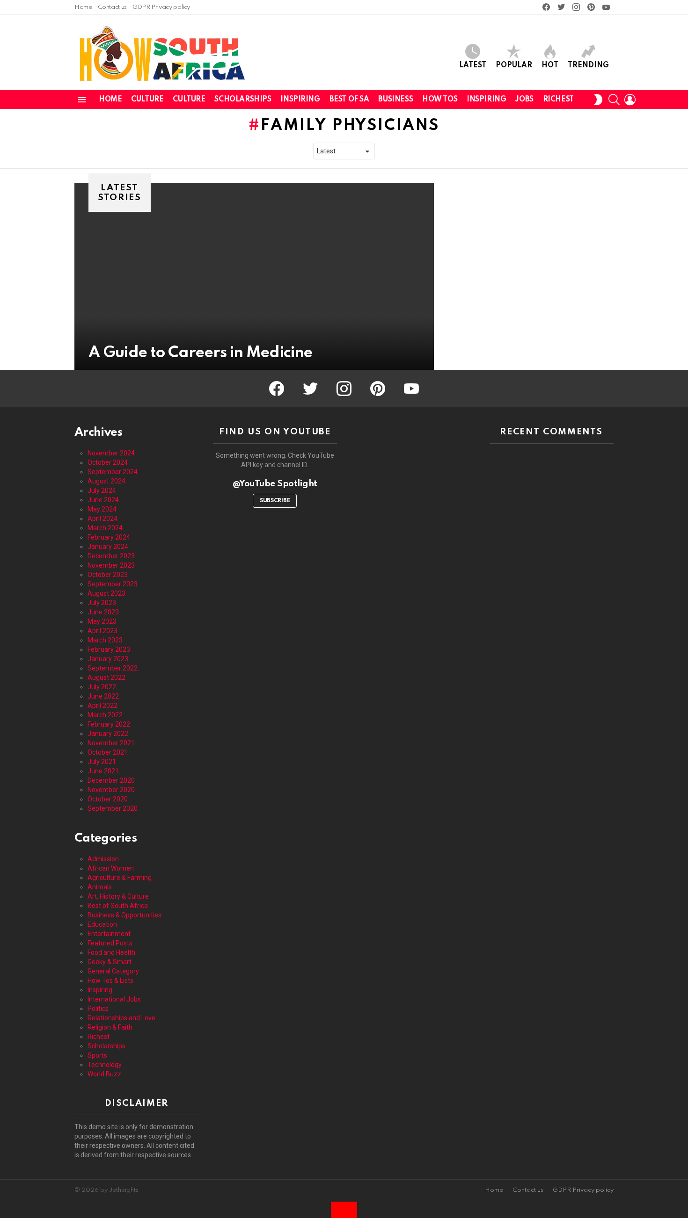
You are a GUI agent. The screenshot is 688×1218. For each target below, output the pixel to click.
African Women (111, 868)
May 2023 (102, 621)
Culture (147, 99)
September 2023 (113, 584)
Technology (105, 1064)
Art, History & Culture (118, 896)
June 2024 (103, 500)
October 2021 (108, 752)
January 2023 (108, 659)
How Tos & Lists (110, 980)
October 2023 (108, 574)
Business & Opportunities (124, 915)
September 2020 (113, 808)
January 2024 (108, 546)
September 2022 (113, 668)
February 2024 (109, 537)
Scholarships (242, 99)
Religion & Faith (110, 1027)
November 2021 (111, 743)
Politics (98, 1008)
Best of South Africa (118, 905)
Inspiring (300, 99)
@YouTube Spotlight (275, 483)
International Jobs (114, 999)
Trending (588, 65)
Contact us (112, 7)
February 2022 (109, 724)
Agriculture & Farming (120, 877)
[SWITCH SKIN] (598, 99)
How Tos (439, 99)
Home (83, 7)
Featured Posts (110, 943)
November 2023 (111, 565)
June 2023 (103, 612)
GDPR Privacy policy (161, 7)
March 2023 (105, 640)
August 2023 (106, 593)
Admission (103, 859)
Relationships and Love (121, 1018)
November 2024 (111, 453)
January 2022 (108, 733)
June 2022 (103, 696)
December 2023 (111, 556)
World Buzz (104, 1074)
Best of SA (349, 99)
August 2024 (106, 481)
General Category (113, 971)
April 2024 (102, 518)
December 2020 (111, 780)
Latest (472, 65)
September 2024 (113, 472)
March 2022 (105, 715)
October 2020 (108, 799)
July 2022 (102, 687)
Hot (550, 65)
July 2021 (102, 761)
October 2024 (108, 462)
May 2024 (102, 509)
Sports (97, 1055)
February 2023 (109, 649)
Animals (100, 887)
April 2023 (102, 630)
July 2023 (102, 602)
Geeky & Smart (110, 962)
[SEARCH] (614, 99)
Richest (558, 99)
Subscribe (275, 501)
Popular (514, 65)
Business (395, 99)
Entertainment (109, 933)
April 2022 (102, 705)
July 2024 (102, 490)
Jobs (524, 99)
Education (102, 924)
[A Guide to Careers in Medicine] (254, 276)
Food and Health (111, 952)
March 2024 (105, 528)
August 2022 (106, 677)
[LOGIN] (630, 99)
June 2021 (103, 771)
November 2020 (111, 789)
